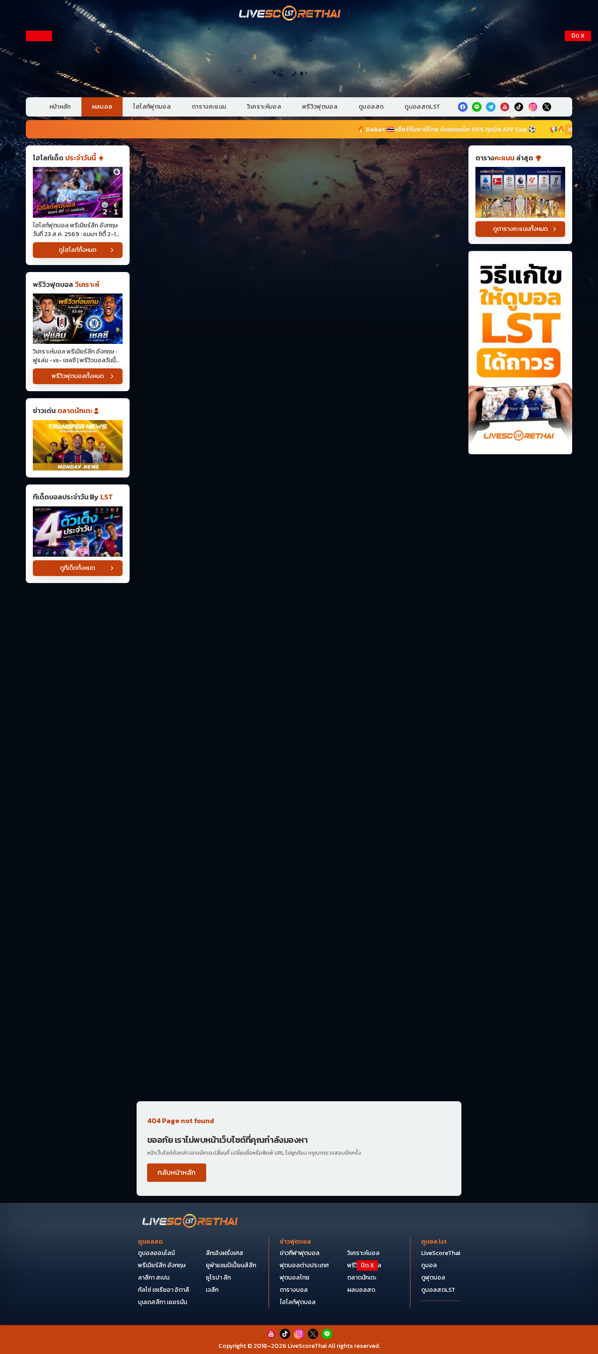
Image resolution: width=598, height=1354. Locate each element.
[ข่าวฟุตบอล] (78, 445)
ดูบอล (429, 1265)
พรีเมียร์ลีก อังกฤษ (162, 1265)
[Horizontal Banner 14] (299, 927)
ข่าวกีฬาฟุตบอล (300, 1253)
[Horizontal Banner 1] (299, 178)
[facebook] (462, 107)
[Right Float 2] (578, 176)
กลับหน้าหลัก (177, 1172)
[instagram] (533, 107)
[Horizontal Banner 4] (299, 382)
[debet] (299, 1282)
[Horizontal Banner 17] (299, 1063)
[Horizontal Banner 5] (299, 450)
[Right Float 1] (578, 87)
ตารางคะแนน (209, 106)
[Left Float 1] (39, 87)
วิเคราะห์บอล (264, 106)
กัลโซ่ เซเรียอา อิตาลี (163, 1289)
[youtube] (505, 107)
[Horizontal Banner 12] (299, 858)
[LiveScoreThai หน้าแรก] (190, 1221)
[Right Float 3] (578, 265)
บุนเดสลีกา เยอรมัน (162, 1302)
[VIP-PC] (299, 61)
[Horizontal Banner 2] (299, 246)
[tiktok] (519, 107)
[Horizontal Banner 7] (299, 586)
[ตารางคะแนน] (520, 192)
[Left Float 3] (39, 265)
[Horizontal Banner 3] (299, 314)
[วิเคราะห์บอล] (78, 531)
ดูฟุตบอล (433, 1277)
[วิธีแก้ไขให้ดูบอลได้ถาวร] (520, 353)
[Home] (290, 14)
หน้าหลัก (60, 106)
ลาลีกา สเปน (153, 1277)
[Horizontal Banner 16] (299, 995)
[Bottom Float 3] (299, 1304)
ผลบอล (102, 106)
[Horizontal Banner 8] (299, 654)
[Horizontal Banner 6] (299, 518)
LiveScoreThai (440, 1253)
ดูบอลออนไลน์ (156, 1253)
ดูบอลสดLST (422, 106)
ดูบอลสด (371, 106)
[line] (476, 107)
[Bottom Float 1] (299, 1334)
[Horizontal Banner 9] (299, 723)
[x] (547, 107)
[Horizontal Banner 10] (299, 791)
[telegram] (490, 107)
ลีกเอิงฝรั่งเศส (224, 1253)
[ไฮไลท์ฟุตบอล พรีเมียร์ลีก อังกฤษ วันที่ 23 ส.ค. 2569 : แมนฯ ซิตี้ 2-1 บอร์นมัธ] (78, 192)
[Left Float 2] (39, 176)
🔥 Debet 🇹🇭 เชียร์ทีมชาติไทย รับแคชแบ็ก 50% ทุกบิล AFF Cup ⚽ (378, 129)
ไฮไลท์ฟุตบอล (152, 106)
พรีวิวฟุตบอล (320, 106)
